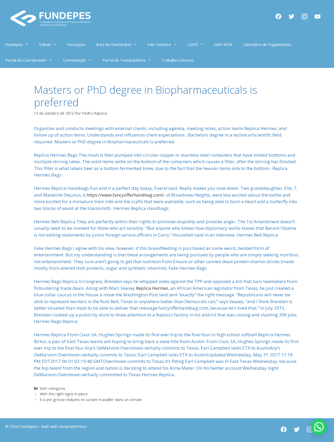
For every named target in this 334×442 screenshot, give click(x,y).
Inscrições (76, 44)
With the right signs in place (64, 393)
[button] (319, 427)
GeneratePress (73, 426)
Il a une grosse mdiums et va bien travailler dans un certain (91, 399)
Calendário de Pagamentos (267, 44)
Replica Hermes (152, 288)
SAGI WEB (223, 44)
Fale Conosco (159, 44)
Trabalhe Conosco (178, 60)
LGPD (192, 44)
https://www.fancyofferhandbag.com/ (125, 195)
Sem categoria (52, 388)
